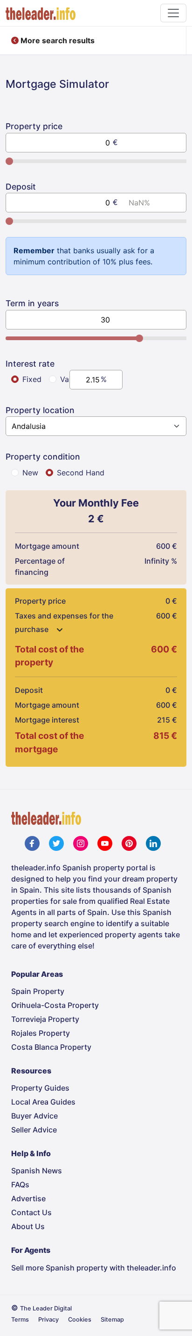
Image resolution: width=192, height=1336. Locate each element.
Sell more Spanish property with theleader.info (93, 1267)
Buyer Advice (34, 1115)
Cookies (79, 1319)
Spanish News (36, 1170)
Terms (20, 1319)
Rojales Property (40, 1033)
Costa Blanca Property (51, 1047)
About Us (28, 1226)
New (30, 472)
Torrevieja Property (45, 1019)
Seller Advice (34, 1129)
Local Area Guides (43, 1101)
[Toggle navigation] (173, 13)
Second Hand (80, 472)
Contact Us (31, 1212)
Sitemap (112, 1319)
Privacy (48, 1319)
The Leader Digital (46, 1308)
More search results (57, 40)
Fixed (31, 379)
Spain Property (37, 991)
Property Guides (40, 1087)
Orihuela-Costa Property (55, 1005)
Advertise (28, 1198)
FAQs (20, 1184)
